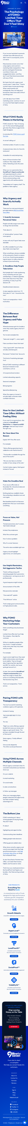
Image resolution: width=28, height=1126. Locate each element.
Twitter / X (15, 1107)
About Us (14, 1075)
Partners (14, 1080)
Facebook (15, 1104)
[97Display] (5, 3)
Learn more (14, 919)
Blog (14, 1092)
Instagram (15, 1109)
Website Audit (14, 1097)
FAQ (14, 1095)
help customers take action (13, 852)
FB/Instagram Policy (7, 1117)
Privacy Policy (16, 1117)
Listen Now (14, 1026)
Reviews (14, 1083)
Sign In (14, 1090)
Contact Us (14, 1078)
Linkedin (15, 1112)
